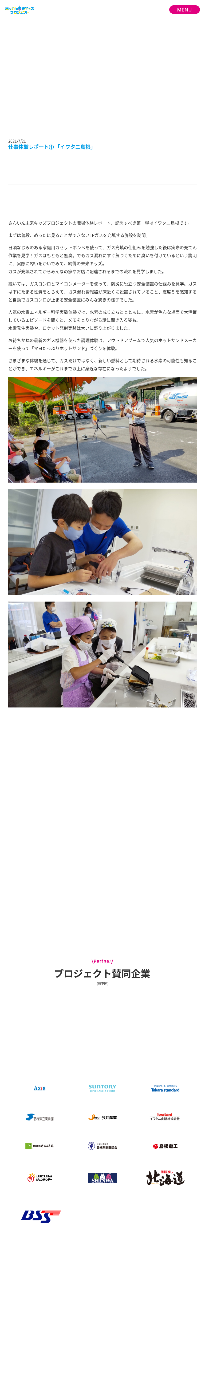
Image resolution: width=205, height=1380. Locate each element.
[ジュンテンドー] (39, 1177)
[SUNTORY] (102, 1088)
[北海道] (165, 1178)
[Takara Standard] (165, 1088)
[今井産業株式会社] (102, 1117)
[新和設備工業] (102, 1178)
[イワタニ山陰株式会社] (165, 1117)
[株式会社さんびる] (39, 1146)
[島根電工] (165, 1146)
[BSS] (39, 1216)
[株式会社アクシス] (39, 1088)
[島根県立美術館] (39, 1117)
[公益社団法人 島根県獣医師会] (102, 1146)
